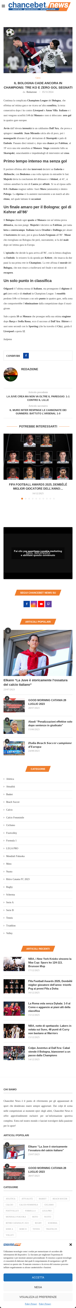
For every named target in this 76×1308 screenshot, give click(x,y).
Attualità (10, 786)
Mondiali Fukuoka (15, 856)
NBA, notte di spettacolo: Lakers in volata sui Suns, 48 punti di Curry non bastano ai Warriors (49, 1029)
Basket (9, 794)
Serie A (10, 902)
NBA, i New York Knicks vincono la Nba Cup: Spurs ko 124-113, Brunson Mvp (49, 962)
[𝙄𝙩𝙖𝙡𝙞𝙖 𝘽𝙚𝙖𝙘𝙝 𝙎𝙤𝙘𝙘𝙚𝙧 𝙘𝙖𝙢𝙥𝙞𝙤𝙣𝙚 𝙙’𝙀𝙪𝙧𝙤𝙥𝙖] (14, 748)
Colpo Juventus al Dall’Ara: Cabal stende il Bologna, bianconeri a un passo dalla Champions (49, 1051)
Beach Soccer (13, 802)
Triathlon (11, 925)
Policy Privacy (31, 1304)
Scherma (10, 894)
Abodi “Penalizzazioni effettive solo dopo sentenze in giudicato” (50, 723)
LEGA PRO (12, 848)
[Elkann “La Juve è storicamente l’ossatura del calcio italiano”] (38, 653)
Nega (38, 1287)
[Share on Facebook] (26, 356)
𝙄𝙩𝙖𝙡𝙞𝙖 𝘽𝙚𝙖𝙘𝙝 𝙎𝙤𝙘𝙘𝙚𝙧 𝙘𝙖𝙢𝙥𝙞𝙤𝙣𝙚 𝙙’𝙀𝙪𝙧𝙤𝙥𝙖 (50, 745)
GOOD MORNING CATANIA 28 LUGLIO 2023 (47, 702)
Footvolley (11, 833)
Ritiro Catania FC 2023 (18, 879)
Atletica (10, 779)
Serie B (10, 910)
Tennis (9, 918)
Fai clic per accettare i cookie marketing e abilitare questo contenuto (38, 553)
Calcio (9, 809)
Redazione (32, 92)
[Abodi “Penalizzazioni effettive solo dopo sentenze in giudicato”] (14, 727)
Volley (9, 933)
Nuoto (9, 871)
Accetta (38, 1277)
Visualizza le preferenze (38, 1296)
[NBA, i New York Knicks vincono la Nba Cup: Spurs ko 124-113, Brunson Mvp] (14, 964)
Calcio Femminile (15, 817)
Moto (8, 863)
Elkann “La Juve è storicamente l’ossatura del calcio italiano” (36, 682)
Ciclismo (10, 825)
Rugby (9, 887)
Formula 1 (11, 840)
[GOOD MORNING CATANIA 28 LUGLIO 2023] (14, 705)
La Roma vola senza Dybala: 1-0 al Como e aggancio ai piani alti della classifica (49, 1007)
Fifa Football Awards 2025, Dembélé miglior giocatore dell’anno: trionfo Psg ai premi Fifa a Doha (50, 985)
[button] (70, 1244)
